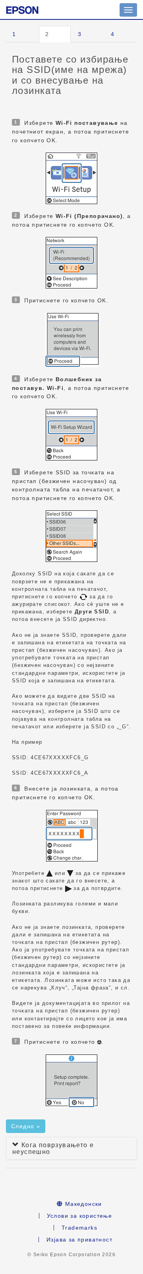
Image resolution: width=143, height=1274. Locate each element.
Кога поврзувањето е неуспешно (53, 1149)
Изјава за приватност (79, 1239)
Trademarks (79, 1227)
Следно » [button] (25, 1126)
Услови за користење (79, 1216)
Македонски (82, 1204)
